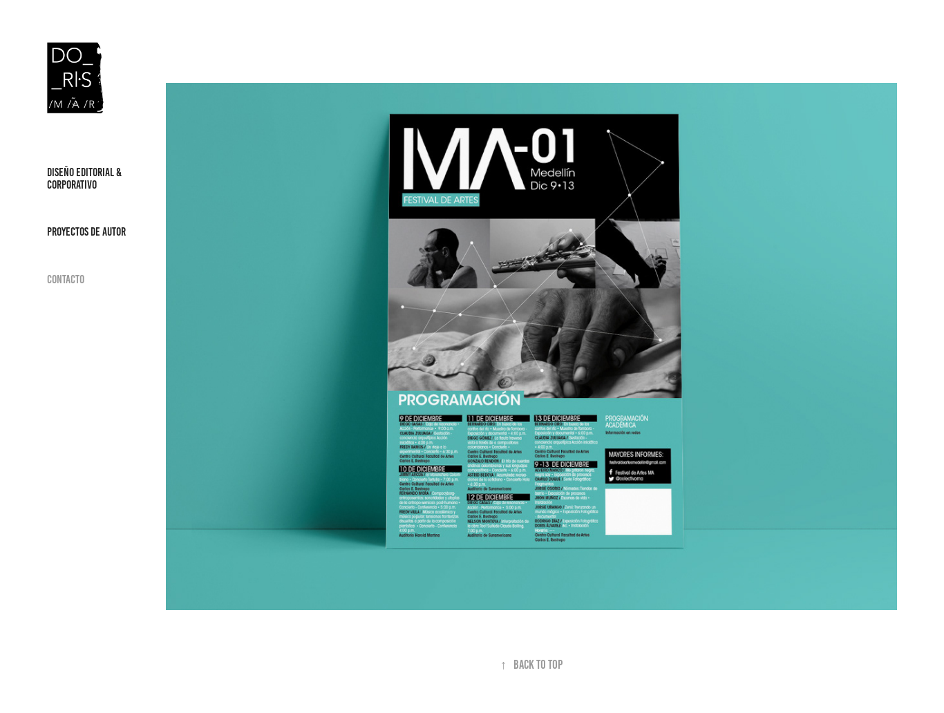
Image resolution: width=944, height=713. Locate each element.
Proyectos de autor (86, 231)
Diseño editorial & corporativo (84, 178)
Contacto (65, 279)
